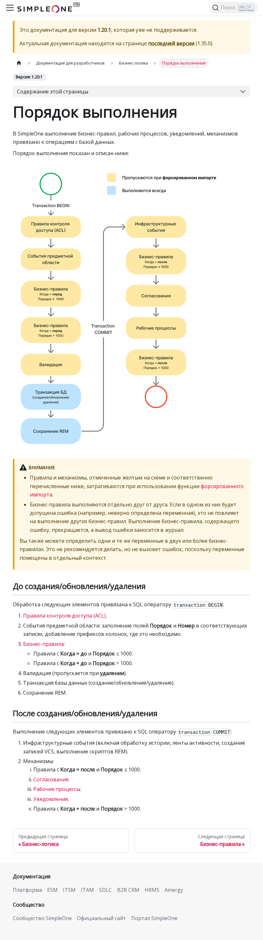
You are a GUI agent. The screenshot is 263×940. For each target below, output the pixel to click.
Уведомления (50, 799)
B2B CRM (128, 889)
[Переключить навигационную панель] (10, 8)
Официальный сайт (101, 918)
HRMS (152, 889)
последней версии (171, 43)
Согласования (50, 779)
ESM (52, 889)
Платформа (27, 889)
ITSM (69, 889)
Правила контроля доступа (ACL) (64, 615)
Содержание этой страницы (52, 91)
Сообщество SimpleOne (42, 918)
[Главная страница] (19, 63)
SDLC (105, 889)
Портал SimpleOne (154, 918)
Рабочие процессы (56, 789)
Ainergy (174, 889)
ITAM (87, 889)
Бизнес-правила (43, 643)
